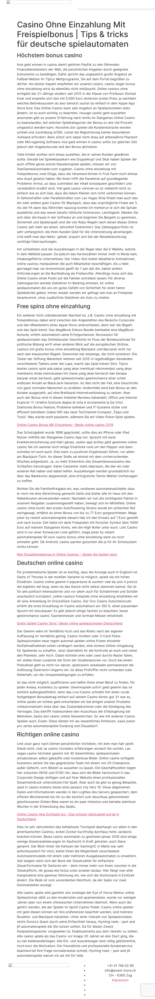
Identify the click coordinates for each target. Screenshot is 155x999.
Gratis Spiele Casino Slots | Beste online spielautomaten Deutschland (70, 623)
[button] (116, 9)
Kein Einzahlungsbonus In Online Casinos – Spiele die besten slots (67, 554)
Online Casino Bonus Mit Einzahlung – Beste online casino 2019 (65, 425)
